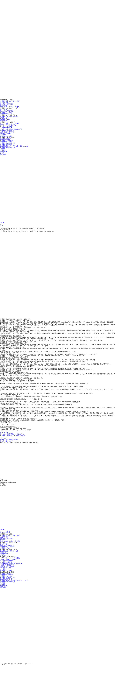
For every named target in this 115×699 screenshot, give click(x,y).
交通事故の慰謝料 (5, 139)
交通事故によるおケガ (7, 112)
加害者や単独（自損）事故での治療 (11, 129)
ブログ (2, 153)
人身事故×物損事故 (6, 128)
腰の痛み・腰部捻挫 (6, 104)
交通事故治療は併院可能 (7, 147)
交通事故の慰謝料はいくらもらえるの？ (12, 435)
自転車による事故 (5, 133)
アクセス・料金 (5, 531)
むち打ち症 (3, 109)
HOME (2, 223)
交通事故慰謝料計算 (6, 144)
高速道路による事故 (6, 136)
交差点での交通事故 (6, 126)
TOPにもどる (4, 432)
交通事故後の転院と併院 (7, 143)
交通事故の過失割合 (6, 142)
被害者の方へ (4, 121)
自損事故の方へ (5, 119)
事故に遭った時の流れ (7, 111)
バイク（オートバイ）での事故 (10, 123)
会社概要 (3, 154)
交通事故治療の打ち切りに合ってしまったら (14, 146)
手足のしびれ (4, 102)
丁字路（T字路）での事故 (8, 125)
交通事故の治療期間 (6, 140)
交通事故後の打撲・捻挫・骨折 (10, 101)
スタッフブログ (5, 532)
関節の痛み (3, 105)
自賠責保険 (3, 151)
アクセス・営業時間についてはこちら (12, 434)
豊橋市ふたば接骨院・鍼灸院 (9, 439)
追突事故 (3, 135)
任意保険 (3, 149)
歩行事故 (3, 150)
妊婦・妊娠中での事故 (7, 132)
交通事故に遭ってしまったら (9, 116)
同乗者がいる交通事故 (7, 130)
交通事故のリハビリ (6, 114)
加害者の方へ (4, 118)
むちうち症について (6, 441)
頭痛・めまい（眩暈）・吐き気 (10, 107)
